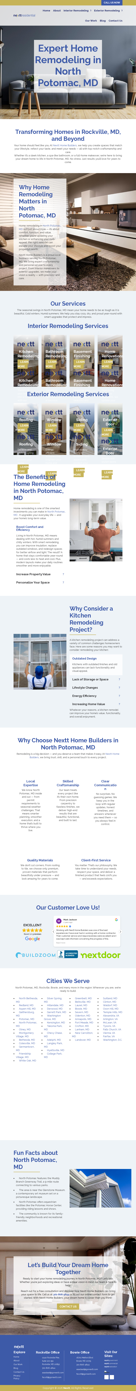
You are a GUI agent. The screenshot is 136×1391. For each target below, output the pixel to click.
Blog (103, 20)
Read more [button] (60, 943)
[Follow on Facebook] (106, 1377)
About (57, 10)
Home (46, 10)
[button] (54, 932)
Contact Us (115, 20)
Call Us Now (112, 2)
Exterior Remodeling (107, 10)
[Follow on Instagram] (112, 1377)
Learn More (23, 364)
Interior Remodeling (76, 10)
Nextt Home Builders (65, 145)
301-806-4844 (61, 1294)
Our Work (91, 20)
